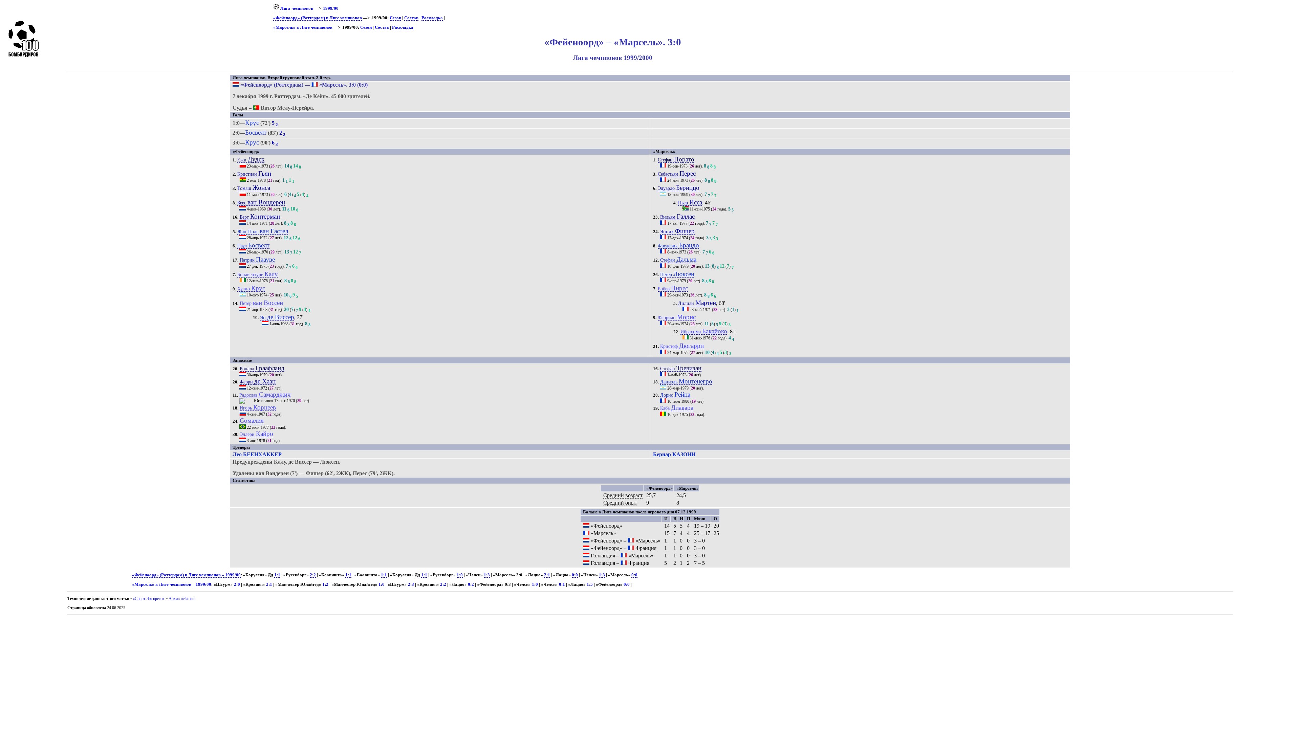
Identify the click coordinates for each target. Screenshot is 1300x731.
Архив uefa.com (182, 598)
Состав (411, 18)
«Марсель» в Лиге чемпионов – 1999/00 (171, 584)
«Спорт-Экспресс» (148, 598)
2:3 (411, 584)
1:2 (325, 584)
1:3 (487, 575)
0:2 (471, 584)
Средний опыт (620, 503)
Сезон (395, 18)
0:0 (575, 575)
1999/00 (331, 8)
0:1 (562, 584)
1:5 (590, 584)
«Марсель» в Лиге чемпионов (302, 27)
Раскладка (432, 18)
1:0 (460, 575)
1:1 (277, 575)
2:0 (237, 584)
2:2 (313, 575)
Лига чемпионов (296, 8)
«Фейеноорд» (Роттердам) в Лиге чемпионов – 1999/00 (186, 575)
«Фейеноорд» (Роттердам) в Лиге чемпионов (317, 18)
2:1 (547, 575)
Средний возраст (623, 495)
